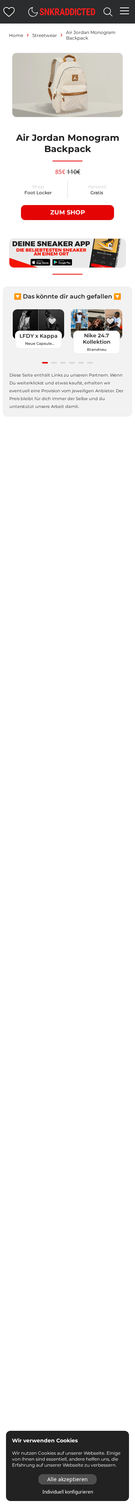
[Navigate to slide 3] (63, 362)
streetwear (44, 35)
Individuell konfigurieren (67, 1492)
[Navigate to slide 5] (81, 362)
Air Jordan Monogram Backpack (91, 35)
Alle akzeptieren (67, 1479)
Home (16, 35)
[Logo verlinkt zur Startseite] (67, 12)
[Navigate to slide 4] (72, 362)
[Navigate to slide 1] (45, 362)
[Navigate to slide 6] (90, 362)
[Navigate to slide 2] (54, 362)
